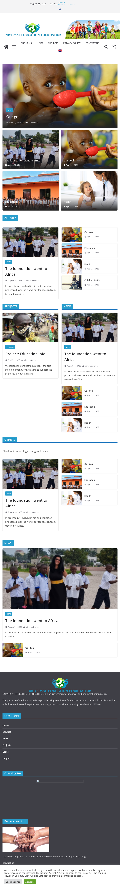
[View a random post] (114, 47)
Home (5, 725)
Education (11, 201)
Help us (6, 758)
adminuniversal (11, 122)
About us (26, 43)
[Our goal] (89, 149)
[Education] (30, 191)
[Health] (89, 191)
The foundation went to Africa (22, 160)
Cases (5, 751)
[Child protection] (72, 282)
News (40, 43)
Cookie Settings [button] (13, 881)
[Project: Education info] (30, 327)
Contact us (92, 43)
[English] (60, 51)
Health (61, 3)
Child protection (92, 280)
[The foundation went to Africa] (30, 149)
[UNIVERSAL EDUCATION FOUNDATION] (6, 47)
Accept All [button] (29, 881)
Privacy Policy (71, 43)
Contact (6, 731)
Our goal (68, 160)
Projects (53, 43)
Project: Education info (25, 353)
